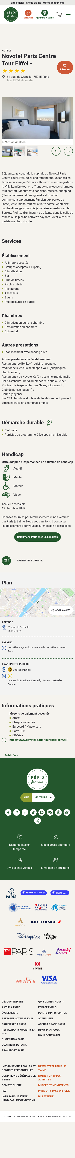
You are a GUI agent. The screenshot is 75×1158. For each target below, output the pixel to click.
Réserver (65, 69)
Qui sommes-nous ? (51, 1001)
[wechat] (50, 812)
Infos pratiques (49, 1029)
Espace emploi (47, 1007)
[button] (56, 151)
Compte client (11, 1085)
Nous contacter (49, 1035)
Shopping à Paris (13, 1039)
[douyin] (58, 812)
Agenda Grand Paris (51, 1024)
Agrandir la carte (60, 610)
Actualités (45, 1018)
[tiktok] (33, 812)
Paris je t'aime (11, 755)
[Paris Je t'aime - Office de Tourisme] (11, 14)
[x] (37, 820)
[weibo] (67, 812)
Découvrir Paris (12, 1001)
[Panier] (59, 14)
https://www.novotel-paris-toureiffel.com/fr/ (38, 740)
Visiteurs (41, 797)
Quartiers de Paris (14, 1044)
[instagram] (16, 812)
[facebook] (8, 812)
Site (26, 797)
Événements (10, 1012)
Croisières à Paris (14, 1024)
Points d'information (52, 1012)
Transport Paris (13, 1050)
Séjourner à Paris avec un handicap (37, 537)
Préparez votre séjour (17, 1018)
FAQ (4, 1090)
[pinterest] (41, 812)
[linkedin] (25, 812)
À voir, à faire (11, 1007)
